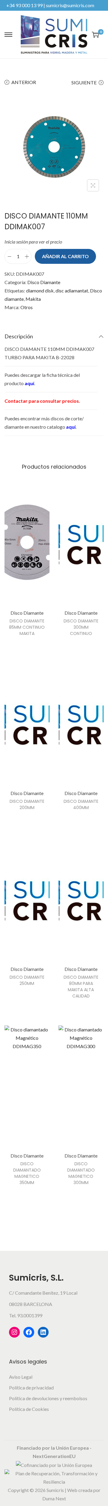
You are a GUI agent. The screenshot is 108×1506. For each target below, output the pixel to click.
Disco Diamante (43, 282)
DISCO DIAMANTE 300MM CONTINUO (81, 627)
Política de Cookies (29, 1409)
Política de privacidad (31, 1387)
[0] (95, 34)
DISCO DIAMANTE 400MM (81, 804)
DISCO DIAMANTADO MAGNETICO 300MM (81, 1173)
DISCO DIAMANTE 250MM (27, 980)
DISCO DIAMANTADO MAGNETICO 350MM (27, 1173)
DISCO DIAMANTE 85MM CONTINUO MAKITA (27, 627)
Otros (26, 307)
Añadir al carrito (65, 256)
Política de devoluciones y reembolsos (48, 1398)
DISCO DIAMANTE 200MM (27, 804)
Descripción (18, 336)
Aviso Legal (20, 1377)
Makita (33, 299)
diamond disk (40, 290)
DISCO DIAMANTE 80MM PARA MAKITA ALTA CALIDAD (81, 986)
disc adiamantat (72, 290)
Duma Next (54, 1498)
